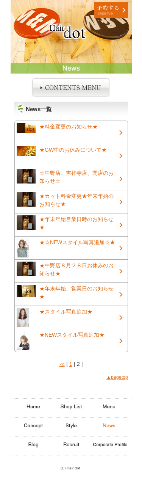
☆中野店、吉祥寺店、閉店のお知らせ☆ (76, 177)
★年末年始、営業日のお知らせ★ (76, 292)
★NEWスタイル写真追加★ (72, 335)
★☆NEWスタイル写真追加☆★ (77, 242)
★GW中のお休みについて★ (73, 150)
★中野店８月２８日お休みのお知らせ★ (76, 269)
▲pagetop (117, 377)
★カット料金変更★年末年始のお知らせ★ (76, 200)
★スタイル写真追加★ (65, 312)
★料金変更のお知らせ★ (68, 127)
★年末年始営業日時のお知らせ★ (76, 223)
